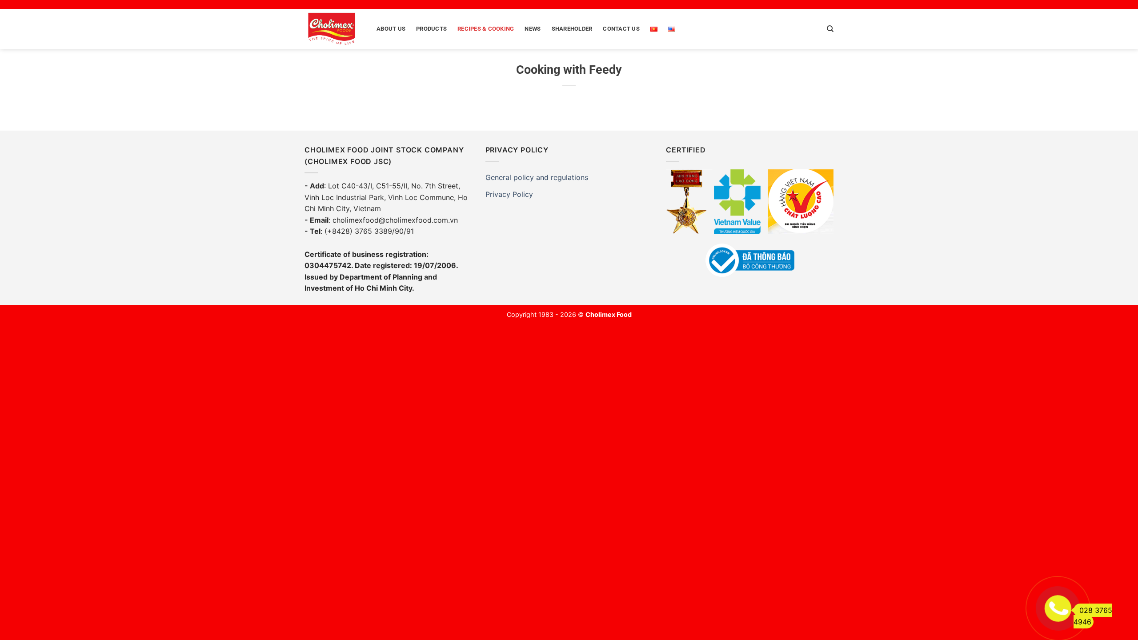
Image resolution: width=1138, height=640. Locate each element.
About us (391, 28)
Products (431, 28)
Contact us (621, 28)
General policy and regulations (536, 177)
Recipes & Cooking (485, 28)
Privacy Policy (509, 194)
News (533, 28)
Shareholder (572, 28)
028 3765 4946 (1093, 616)
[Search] (830, 28)
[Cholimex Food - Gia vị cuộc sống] (332, 29)
